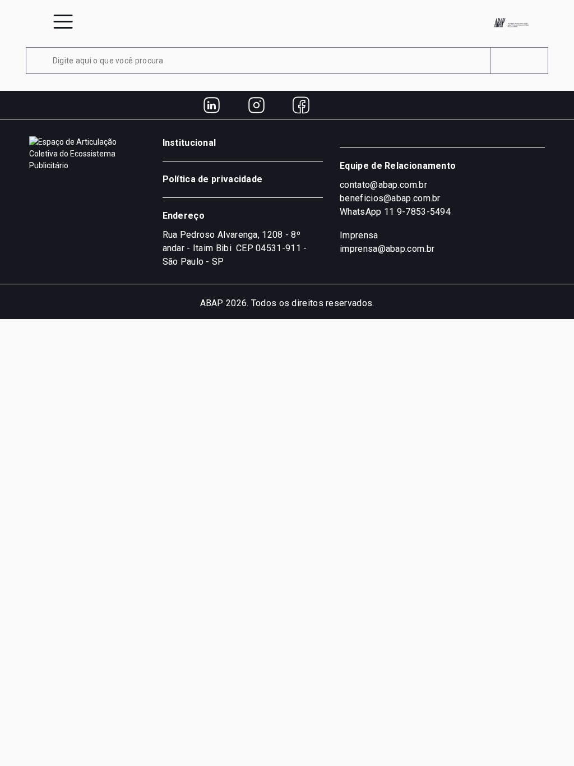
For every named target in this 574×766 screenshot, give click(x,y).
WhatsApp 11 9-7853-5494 (395, 211)
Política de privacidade (213, 179)
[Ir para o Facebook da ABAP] (301, 104)
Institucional (189, 142)
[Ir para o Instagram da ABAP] (256, 104)
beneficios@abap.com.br (390, 198)
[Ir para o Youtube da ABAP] (345, 104)
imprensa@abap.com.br (387, 248)
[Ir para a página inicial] (511, 22)
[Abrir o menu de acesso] (63, 21)
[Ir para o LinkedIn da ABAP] (211, 104)
